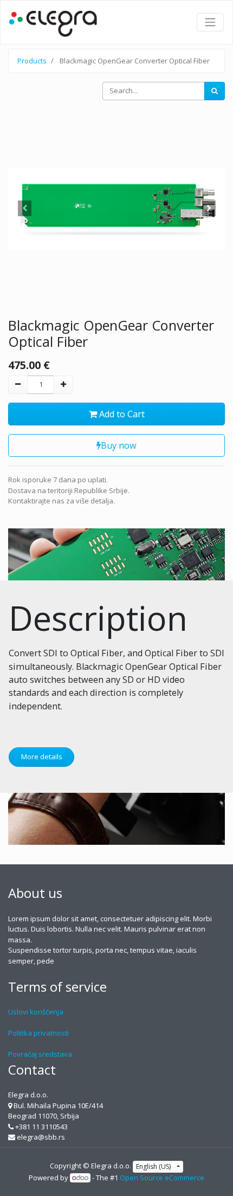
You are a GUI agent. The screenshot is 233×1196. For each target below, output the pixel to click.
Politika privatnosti (38, 1033)
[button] (24, 209)
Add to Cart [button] (121, 414)
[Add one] (63, 385)
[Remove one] (18, 385)
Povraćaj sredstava (40, 1054)
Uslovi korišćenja (35, 1012)
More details (41, 756)
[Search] (214, 91)
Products (32, 61)
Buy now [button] (119, 445)
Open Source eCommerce (162, 1177)
